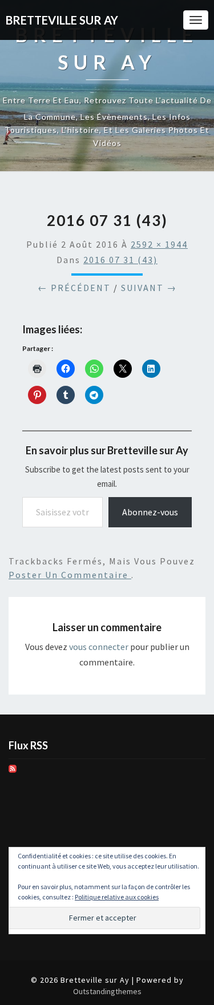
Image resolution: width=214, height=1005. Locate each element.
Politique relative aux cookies (117, 897)
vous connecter (98, 646)
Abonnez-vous (150, 512)
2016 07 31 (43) (120, 259)
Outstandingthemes (107, 991)
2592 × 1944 (159, 244)
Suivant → (149, 287)
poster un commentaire (70, 574)
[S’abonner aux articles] (13, 772)
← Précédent (74, 287)
